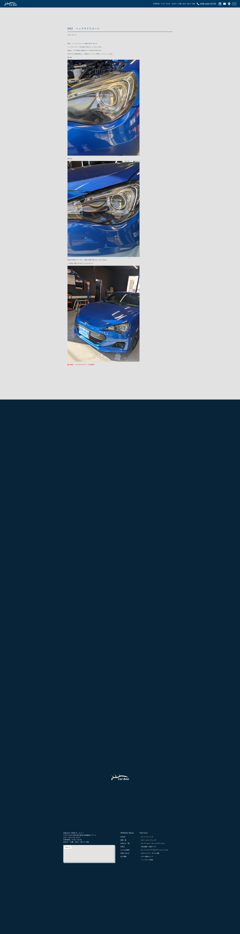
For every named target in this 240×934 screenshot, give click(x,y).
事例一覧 (123, 840)
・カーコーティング (146, 837)
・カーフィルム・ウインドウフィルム (152, 843)
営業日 (122, 847)
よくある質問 (124, 850)
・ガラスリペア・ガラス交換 (149, 853)
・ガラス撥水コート (146, 856)
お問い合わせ (124, 853)
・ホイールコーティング (148, 840)
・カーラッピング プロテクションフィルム (154, 850)
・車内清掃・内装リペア (148, 847)
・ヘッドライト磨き (146, 860)
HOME (122, 837)
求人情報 (123, 856)
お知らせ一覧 (124, 843)
